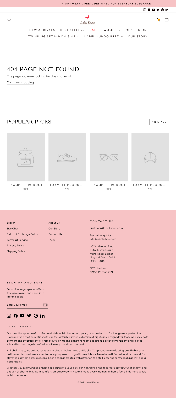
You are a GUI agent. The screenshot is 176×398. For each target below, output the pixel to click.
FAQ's (52, 239)
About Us (54, 222)
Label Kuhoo (71, 333)
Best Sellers (72, 30)
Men (129, 30)
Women (111, 30)
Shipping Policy (16, 251)
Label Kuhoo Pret (102, 36)
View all (159, 122)
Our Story (138, 36)
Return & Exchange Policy (22, 234)
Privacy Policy (15, 245)
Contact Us (55, 234)
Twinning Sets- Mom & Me (52, 36)
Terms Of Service (17, 239)
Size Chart (13, 228)
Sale (94, 30)
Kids (142, 30)
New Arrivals (42, 30)
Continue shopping (20, 82)
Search (11, 222)
